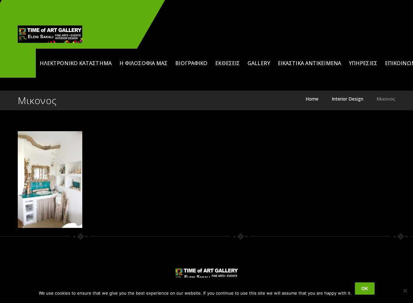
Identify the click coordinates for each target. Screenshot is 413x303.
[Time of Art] (50, 34)
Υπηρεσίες (363, 63)
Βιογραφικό (191, 63)
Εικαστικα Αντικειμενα (309, 63)
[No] (405, 290)
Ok (364, 288)
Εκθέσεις (227, 63)
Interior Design (347, 99)
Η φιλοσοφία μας (143, 63)
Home (312, 99)
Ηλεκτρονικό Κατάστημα (76, 63)
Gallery (258, 63)
